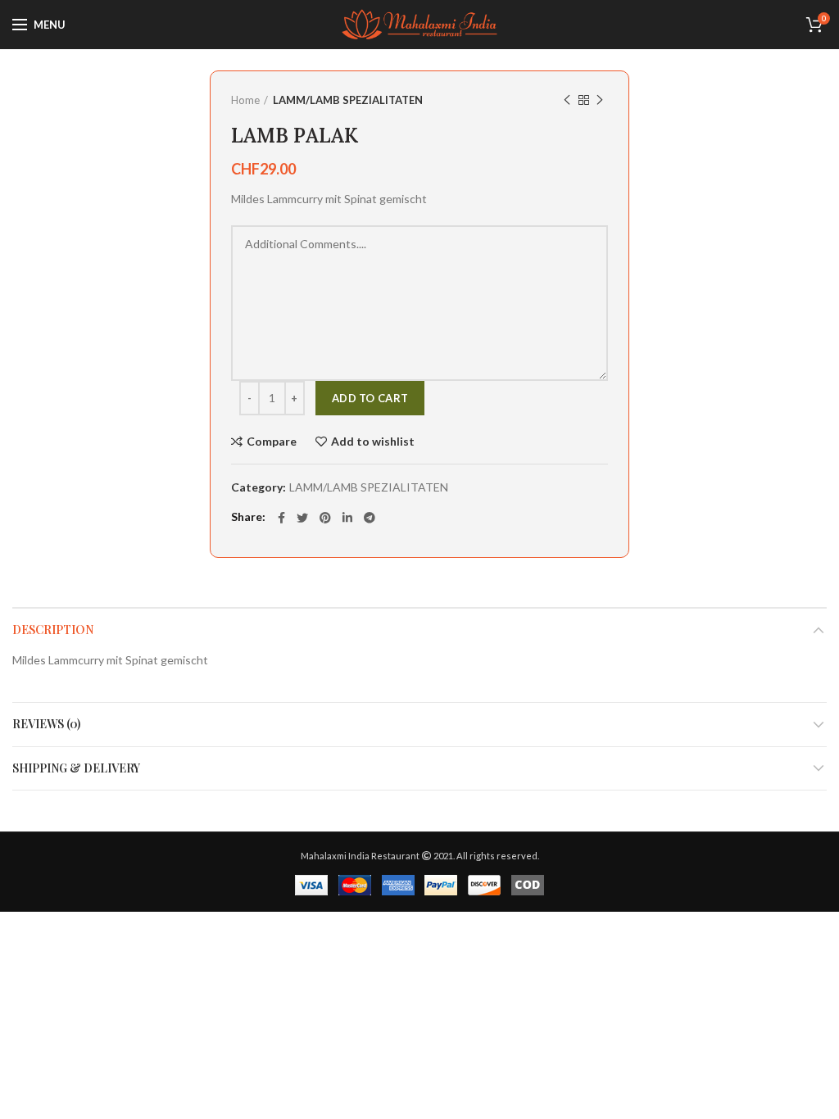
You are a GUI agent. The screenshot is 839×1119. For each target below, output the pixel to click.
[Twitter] (302, 517)
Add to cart (370, 398)
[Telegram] (369, 517)
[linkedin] (347, 517)
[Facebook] (281, 517)
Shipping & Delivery (76, 768)
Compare (272, 441)
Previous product (567, 100)
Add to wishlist (373, 441)
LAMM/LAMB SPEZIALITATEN (348, 99)
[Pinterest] (325, 517)
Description (52, 629)
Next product (600, 100)
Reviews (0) (46, 724)
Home (245, 99)
